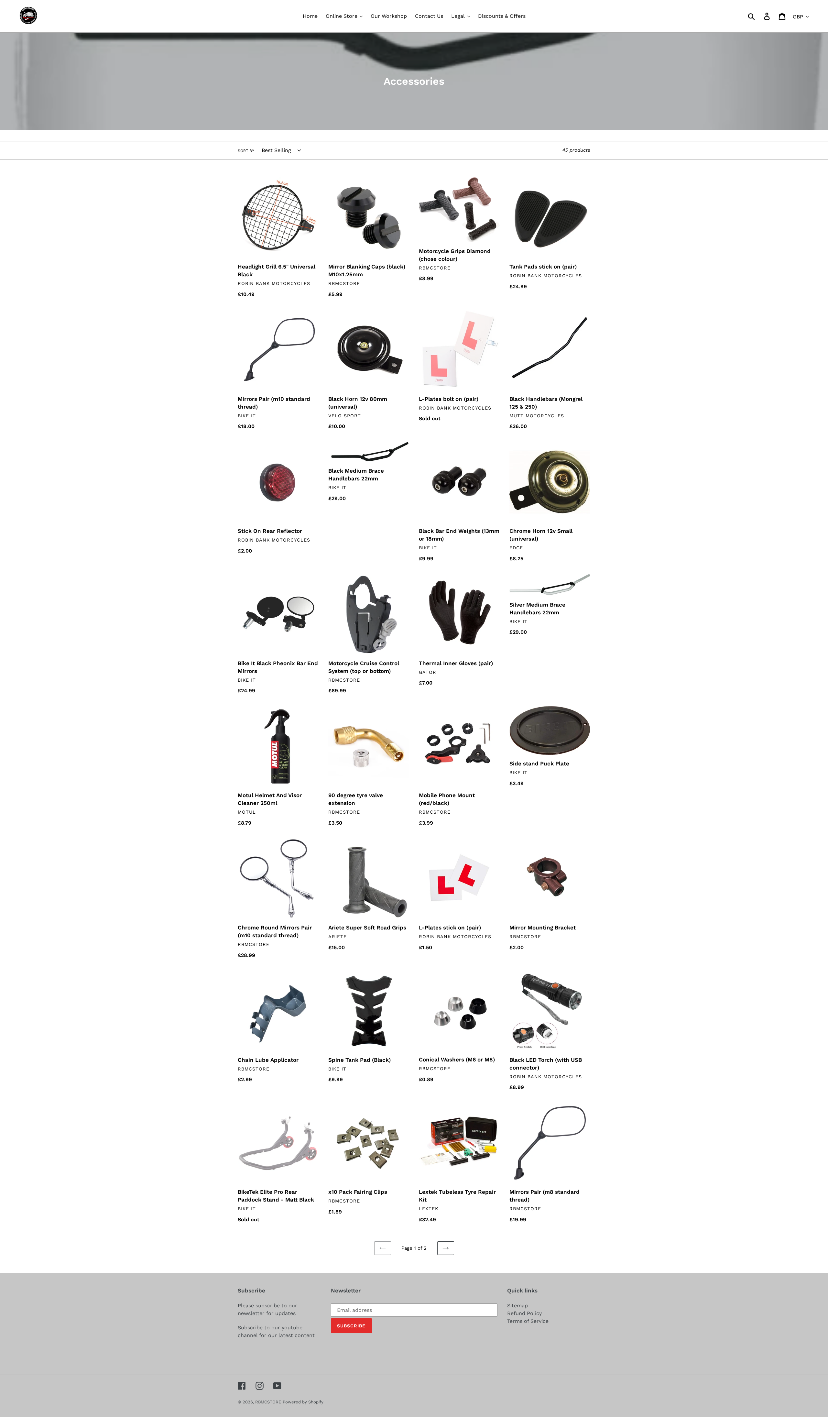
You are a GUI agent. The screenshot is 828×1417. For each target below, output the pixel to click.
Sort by (246, 150)
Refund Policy (524, 1313)
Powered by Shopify (303, 1402)
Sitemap (517, 1305)
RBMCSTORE (268, 1402)
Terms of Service (528, 1321)
